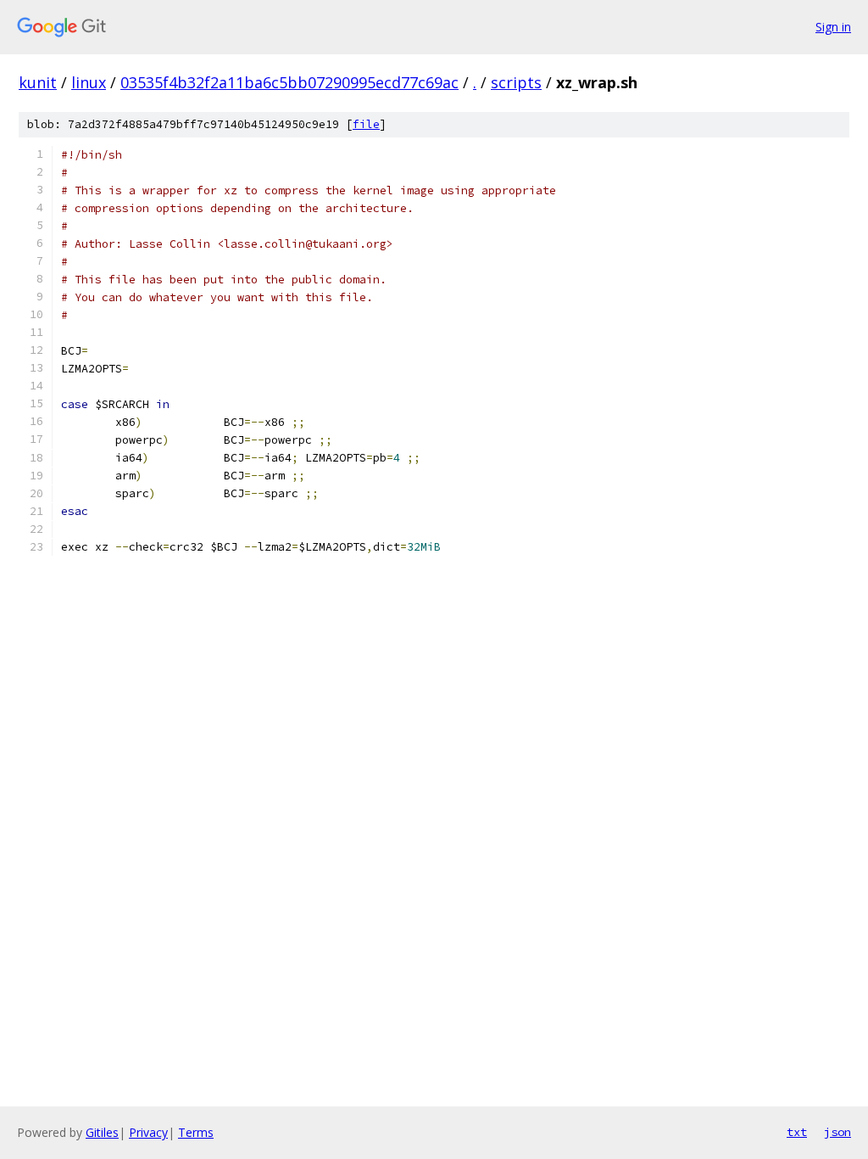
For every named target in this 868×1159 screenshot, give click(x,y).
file (366, 124)
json (837, 1131)
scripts (516, 82)
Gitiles (102, 1132)
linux (88, 82)
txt (797, 1131)
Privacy (148, 1132)
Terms (196, 1132)
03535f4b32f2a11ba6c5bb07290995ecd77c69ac (289, 82)
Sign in (833, 27)
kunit (38, 82)
